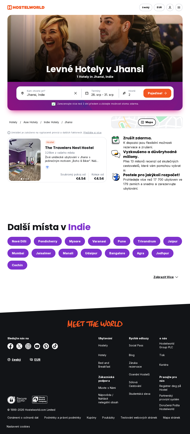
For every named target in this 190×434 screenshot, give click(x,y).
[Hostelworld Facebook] (10, 346)
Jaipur (173, 241)
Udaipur (91, 253)
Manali (68, 253)
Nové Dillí (19, 241)
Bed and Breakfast (104, 364)
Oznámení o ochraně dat (22, 417)
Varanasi (99, 241)
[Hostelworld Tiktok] (55, 346)
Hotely (102, 355)
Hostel (50, 142)
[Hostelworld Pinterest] (46, 346)
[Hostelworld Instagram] (28, 346)
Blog (132, 355)
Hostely (103, 345)
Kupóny (91, 417)
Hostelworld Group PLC (166, 345)
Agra (140, 253)
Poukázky (108, 417)
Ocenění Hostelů (139, 374)
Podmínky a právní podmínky (62, 417)
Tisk (162, 355)
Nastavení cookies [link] (18, 426)
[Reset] (75, 93)
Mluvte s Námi (107, 387)
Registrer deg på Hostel (170, 387)
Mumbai (18, 253)
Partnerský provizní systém (169, 397)
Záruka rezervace (135, 364)
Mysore (75, 241)
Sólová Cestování (135, 384)
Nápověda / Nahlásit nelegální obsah (108, 398)
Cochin (17, 265)
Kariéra (163, 364)
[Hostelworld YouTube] (37, 346)
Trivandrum (147, 241)
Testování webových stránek (139, 417)
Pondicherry (47, 241)
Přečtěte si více (92, 132)
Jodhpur (162, 253)
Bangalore (117, 253)
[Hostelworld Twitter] (19, 346)
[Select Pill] (170, 7)
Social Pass (136, 345)
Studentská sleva (139, 393)
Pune (122, 241)
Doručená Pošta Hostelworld (169, 407)
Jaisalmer (43, 253)
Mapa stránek (171, 417)
